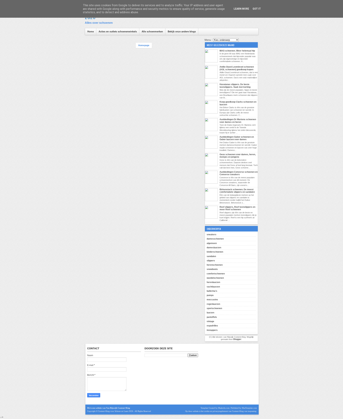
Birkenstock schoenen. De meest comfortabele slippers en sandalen (237, 190)
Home (90, 31)
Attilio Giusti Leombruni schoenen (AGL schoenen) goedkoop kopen (237, 68)
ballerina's (212, 291)
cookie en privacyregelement (216, 411)
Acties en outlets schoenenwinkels (118, 31)
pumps (210, 295)
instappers (212, 330)
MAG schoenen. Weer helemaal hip (237, 51)
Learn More (241, 8)
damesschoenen (215, 239)
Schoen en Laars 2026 (124, 411)
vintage (210, 321)
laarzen (210, 312)
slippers (211, 260)
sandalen (211, 256)
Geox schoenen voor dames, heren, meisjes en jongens (238, 155)
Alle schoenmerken (152, 31)
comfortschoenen (216, 273)
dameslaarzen (214, 247)
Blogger (237, 339)
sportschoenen (214, 308)
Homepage (143, 45)
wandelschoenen (215, 278)
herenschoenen (215, 265)
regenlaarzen (213, 304)
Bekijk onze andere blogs (182, 31)
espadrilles (212, 325)
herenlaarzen (213, 282)
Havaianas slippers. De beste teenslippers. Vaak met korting (235, 85)
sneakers (211, 234)
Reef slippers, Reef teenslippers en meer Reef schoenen (237, 208)
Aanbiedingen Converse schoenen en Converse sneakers (239, 173)
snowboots (212, 269)
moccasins (212, 299)
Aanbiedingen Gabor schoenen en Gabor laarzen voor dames (237, 138)
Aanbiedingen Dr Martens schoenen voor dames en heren (238, 120)
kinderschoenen (215, 252)
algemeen (212, 243)
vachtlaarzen (213, 286)
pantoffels (212, 317)
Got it (257, 8)
